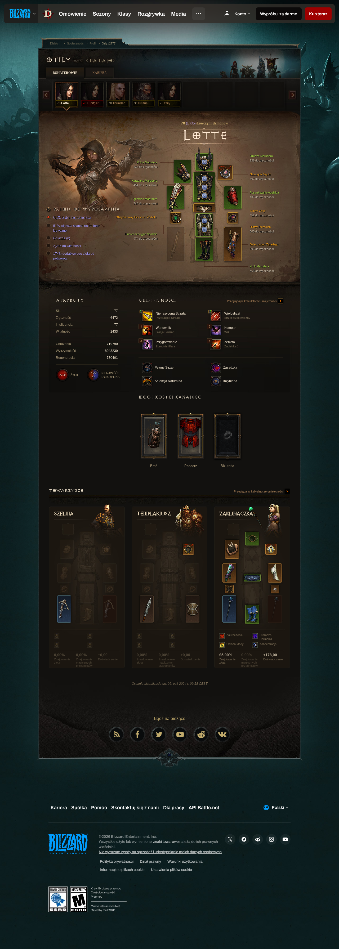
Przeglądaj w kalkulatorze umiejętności (252, 301)
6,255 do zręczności (72, 217)
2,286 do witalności (67, 246)
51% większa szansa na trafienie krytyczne (76, 228)
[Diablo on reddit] (201, 734)
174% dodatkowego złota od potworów (73, 256)
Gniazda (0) (61, 238)
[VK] (222, 734)
